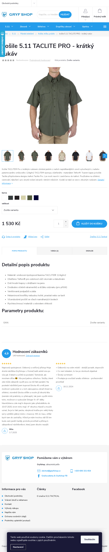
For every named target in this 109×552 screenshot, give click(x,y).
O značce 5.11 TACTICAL (48, 496)
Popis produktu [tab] (19, 251)
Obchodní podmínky (10, 3)
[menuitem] (9, 26)
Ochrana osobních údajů (15, 516)
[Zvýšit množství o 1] (65, 222)
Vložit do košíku (91, 223)
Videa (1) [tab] (54, 251)
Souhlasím (89, 539)
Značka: (98, 236)
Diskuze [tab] (89, 251)
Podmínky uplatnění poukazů (17, 520)
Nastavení (18, 547)
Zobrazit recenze (33, 355)
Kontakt (8, 504)
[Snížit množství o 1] (65, 226)
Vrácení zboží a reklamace (16, 500)
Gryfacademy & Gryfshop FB (54, 475)
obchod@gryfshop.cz (51, 470)
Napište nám (10, 512)
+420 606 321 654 (82, 470)
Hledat (65, 14)
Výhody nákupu (12, 508)
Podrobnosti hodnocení (40, 60)
